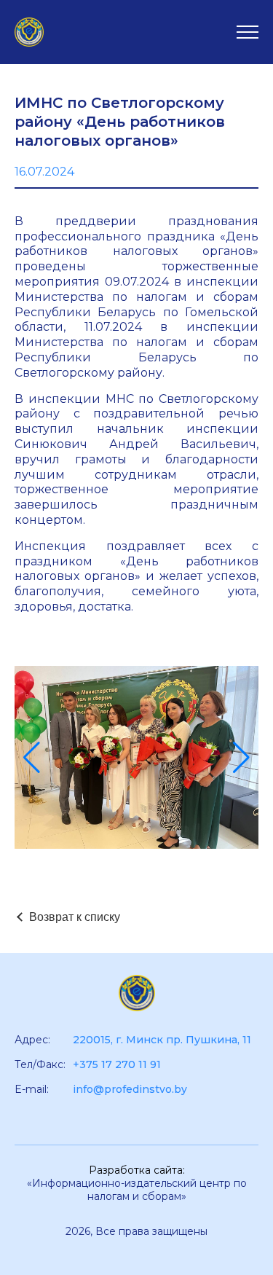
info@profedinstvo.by (130, 1089)
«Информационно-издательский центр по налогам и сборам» (137, 1190)
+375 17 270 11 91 (117, 1064)
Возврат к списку (74, 917)
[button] (31, 758)
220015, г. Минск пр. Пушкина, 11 (162, 1039)
